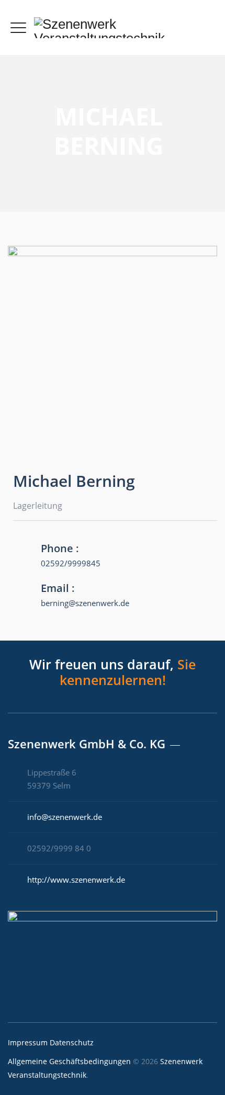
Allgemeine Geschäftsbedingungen (69, 1061)
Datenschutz (72, 1042)
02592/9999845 (70, 563)
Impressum (28, 1042)
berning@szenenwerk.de (85, 603)
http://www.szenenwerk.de (76, 879)
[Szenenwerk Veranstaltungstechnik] (121, 27)
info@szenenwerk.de (64, 817)
